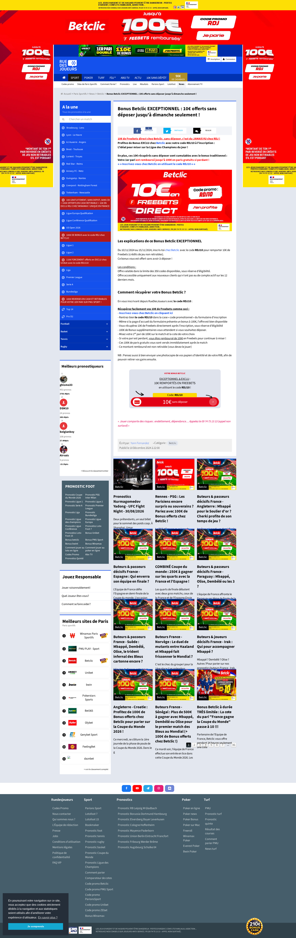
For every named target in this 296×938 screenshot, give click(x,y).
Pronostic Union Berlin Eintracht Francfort (143, 836)
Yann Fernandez (140, 443)
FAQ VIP (56, 863)
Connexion (230, 59)
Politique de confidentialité (61, 855)
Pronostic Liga (72, 512)
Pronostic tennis (95, 836)
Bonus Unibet (92, 533)
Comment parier (95, 873)
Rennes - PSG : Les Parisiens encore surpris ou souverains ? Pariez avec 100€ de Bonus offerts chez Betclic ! (174, 509)
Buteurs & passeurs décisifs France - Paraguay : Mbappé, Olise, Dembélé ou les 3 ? (216, 576)
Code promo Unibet (96, 905)
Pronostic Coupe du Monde (97, 855)
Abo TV (88, 554)
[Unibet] (85, 672)
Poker (88, 78)
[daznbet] (85, 758)
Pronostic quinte (211, 821)
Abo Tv (125, 78)
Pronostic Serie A (73, 505)
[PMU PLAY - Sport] (85, 648)
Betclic (160, 143)
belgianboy (67, 432)
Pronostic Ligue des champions (73, 521)
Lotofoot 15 (92, 819)
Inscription (215, 59)
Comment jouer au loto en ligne (74, 549)
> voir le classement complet (96, 769)
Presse (56, 831)
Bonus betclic (72, 540)
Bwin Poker (190, 852)
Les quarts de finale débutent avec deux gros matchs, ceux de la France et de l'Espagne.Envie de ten (174, 595)
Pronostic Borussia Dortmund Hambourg (142, 814)
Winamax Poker (188, 838)
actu (138, 78)
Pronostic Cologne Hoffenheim (136, 825)
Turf (101, 78)
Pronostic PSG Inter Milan (92, 496)
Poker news (190, 814)
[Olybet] (85, 722)
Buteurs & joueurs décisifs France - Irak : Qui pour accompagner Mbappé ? (216, 644)
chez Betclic (172, 250)
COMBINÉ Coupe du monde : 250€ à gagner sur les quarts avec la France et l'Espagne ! (174, 574)
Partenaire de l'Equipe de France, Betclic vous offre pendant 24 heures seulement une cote (214, 741)
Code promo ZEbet (96, 910)
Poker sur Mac (191, 825)
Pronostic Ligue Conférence (73, 527)
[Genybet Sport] (85, 734)
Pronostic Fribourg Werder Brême (138, 842)
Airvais (64, 455)
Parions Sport (93, 808)
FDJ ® (113, 78)
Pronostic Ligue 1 (74, 501)
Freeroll (187, 831)
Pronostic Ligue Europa (93, 521)
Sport (75, 78)
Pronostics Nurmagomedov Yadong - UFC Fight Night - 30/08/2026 (129, 504)
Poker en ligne (191, 808)
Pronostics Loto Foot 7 (93, 527)
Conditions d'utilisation (66, 842)
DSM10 (64, 408)
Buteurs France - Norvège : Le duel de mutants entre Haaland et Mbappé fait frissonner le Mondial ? (174, 646)
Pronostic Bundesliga (91, 514)
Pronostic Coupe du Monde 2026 (73, 496)
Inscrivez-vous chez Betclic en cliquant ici (146, 313)
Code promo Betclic (97, 884)
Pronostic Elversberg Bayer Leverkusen (141, 819)
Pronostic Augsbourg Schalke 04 (137, 847)
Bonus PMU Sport (94, 540)
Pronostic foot (93, 831)
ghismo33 (66, 385)
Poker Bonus (190, 819)
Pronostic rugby (94, 842)
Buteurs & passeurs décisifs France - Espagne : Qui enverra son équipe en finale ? (131, 574)
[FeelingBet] (85, 746)
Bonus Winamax (93, 543)
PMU (208, 808)
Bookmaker (92, 825)
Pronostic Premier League (94, 507)
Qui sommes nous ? (63, 819)
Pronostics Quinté (74, 558)
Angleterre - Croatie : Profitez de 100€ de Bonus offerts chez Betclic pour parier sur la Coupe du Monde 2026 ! (131, 719)
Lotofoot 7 (91, 814)
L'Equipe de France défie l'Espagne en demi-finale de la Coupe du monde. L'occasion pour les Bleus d (131, 595)
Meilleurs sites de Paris (85, 621)
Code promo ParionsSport (93, 897)
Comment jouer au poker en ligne (94, 549)
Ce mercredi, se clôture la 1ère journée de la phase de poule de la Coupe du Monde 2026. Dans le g (132, 745)
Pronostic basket (95, 847)
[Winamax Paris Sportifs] (85, 635)
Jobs (55, 836)
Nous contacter (61, 814)
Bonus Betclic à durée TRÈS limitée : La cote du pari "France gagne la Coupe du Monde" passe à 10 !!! (215, 716)
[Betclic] (85, 660)
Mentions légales (62, 847)
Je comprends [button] (35, 926)
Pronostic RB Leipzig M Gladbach (137, 808)
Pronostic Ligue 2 (94, 501)
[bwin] (85, 684)
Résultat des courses (212, 831)
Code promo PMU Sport (99, 889)
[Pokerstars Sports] (85, 697)
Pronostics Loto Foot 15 (73, 534)
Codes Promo (72, 554)
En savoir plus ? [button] (48, 917)
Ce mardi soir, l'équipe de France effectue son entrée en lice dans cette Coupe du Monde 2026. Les (174, 753)
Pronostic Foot (80, 486)
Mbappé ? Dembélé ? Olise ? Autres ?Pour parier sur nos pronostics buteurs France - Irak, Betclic (216, 666)
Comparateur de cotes (98, 878)
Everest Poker (191, 846)
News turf (211, 849)
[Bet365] (85, 710)
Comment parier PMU (211, 841)
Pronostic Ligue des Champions (96, 865)
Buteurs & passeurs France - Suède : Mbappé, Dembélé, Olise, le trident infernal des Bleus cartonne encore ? (129, 649)
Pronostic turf (213, 814)
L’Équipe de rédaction (65, 825)
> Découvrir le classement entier (94, 471)
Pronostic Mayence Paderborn (136, 831)
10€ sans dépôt (156, 78)
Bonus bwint (71, 543)
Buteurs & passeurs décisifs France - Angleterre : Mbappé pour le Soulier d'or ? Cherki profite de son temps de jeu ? (214, 509)
